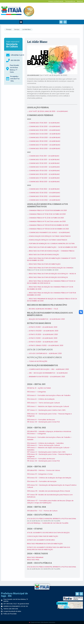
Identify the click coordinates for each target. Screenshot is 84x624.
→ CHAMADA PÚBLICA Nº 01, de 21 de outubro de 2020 (46, 221)
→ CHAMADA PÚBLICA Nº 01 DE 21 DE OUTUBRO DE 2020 (46, 214)
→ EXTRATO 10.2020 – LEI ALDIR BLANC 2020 (42, 334)
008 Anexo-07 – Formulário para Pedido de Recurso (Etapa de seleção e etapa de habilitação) (50, 502)
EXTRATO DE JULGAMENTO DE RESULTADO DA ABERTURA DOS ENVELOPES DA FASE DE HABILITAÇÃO (48, 548)
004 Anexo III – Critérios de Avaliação (41, 399)
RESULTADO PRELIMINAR (35, 557)
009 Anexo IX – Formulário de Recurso (41, 459)
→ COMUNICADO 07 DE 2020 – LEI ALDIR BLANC (43, 145)
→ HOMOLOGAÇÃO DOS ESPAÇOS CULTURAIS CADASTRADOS (49, 236)
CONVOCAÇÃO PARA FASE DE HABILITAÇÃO (42, 536)
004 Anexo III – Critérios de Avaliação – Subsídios (45, 443)
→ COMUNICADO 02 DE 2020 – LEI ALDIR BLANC (43, 126)
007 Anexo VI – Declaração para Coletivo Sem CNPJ (46, 410)
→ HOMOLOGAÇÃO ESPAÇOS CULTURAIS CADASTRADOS (47, 240)
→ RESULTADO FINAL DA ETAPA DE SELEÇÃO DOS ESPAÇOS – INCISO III (51, 274)
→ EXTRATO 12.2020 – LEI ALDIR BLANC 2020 (42, 342)
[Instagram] (65, 22)
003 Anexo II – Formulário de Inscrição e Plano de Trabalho (48, 395)
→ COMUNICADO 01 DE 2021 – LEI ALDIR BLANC (43, 156)
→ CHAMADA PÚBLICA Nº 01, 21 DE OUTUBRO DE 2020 (45, 218)
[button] (21, 22)
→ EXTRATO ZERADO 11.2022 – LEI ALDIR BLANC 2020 (45, 345)
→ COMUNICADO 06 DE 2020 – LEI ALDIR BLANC (43, 141)
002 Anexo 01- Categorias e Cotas (40, 474)
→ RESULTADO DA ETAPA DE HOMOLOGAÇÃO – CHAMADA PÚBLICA (50, 251)
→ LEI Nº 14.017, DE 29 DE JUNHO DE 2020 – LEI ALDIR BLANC (47, 111)
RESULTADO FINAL (33, 560)
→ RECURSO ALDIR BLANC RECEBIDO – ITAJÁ (42, 309)
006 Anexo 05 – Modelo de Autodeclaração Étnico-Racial (48, 491)
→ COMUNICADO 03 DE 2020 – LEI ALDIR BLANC (43, 130)
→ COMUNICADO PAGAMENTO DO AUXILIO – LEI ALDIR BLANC (48, 232)
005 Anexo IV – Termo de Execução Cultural (43, 403)
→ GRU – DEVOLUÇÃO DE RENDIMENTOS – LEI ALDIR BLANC (47, 373)
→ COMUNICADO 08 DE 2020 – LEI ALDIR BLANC (43, 148)
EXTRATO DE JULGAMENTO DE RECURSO (41, 540)
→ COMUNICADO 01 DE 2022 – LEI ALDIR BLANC (43, 189)
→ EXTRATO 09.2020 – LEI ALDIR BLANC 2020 (42, 331)
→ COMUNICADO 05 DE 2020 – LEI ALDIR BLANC (43, 137)
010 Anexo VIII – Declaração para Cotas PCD (43, 422)
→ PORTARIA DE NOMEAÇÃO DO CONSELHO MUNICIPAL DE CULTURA (51, 243)
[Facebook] (61, 22)
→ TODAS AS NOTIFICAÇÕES (37, 361)
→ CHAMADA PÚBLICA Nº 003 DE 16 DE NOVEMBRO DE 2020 (47, 225)
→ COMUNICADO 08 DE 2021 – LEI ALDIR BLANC (43, 182)
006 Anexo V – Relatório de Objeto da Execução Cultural (48, 406)
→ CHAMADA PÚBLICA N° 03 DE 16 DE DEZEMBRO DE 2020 (47, 210)
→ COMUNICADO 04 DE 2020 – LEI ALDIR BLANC (43, 134)
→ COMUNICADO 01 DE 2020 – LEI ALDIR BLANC (43, 123)
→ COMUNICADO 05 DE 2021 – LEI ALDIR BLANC (43, 171)
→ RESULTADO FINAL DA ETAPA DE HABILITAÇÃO (44, 264)
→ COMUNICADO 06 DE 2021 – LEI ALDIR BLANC (43, 174)
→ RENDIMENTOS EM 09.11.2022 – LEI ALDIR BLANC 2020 (46, 377)
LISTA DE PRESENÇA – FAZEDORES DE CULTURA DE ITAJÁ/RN (47, 523)
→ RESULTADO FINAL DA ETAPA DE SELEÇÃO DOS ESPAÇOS (47, 277)
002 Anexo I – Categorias (36, 392)
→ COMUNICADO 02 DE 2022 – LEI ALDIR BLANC (43, 193)
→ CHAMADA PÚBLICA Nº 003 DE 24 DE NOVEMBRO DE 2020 (48, 229)
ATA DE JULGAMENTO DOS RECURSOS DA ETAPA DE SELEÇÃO (48, 533)
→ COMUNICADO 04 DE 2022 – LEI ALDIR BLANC (43, 200)
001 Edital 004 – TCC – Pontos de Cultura (42, 511)
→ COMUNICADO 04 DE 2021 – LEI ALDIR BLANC (43, 167)
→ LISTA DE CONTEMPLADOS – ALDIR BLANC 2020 (44, 353)
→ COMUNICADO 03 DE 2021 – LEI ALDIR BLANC (43, 163)
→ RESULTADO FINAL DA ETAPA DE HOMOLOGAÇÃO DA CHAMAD (49, 268)
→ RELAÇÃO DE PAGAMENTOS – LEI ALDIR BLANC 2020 (46, 319)
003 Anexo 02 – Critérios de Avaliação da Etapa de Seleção (49, 478)
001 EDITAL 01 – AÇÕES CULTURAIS (39, 388)
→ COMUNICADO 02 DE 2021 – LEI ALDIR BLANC (43, 160)
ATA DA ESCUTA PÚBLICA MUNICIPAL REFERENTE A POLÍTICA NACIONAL (51, 519)
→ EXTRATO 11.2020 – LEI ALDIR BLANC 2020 (42, 338)
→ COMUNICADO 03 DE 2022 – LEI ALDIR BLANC (43, 196)
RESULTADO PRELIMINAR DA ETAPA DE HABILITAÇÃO (45, 544)
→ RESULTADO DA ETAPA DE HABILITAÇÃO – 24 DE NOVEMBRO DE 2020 (52, 247)
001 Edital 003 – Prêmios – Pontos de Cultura (43, 470)
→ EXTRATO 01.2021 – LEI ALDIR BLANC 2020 (42, 327)
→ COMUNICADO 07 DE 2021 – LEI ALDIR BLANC (43, 178)
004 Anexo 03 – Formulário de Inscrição (41, 481)
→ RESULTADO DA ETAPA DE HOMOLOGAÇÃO (43, 255)
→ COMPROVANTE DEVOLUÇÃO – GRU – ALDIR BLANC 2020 (48, 369)
